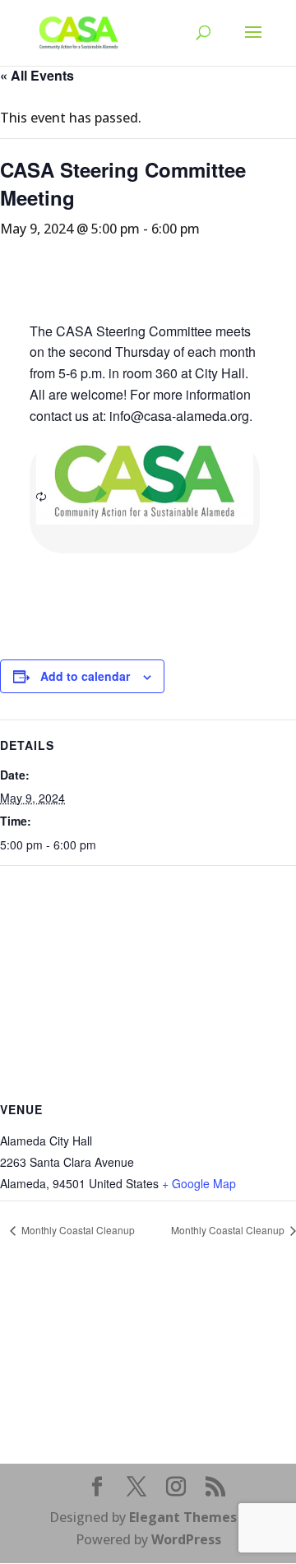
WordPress (186, 1539)
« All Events (37, 75)
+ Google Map (199, 1183)
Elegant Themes (183, 1517)
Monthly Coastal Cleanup (77, 1230)
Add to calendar (85, 676)
